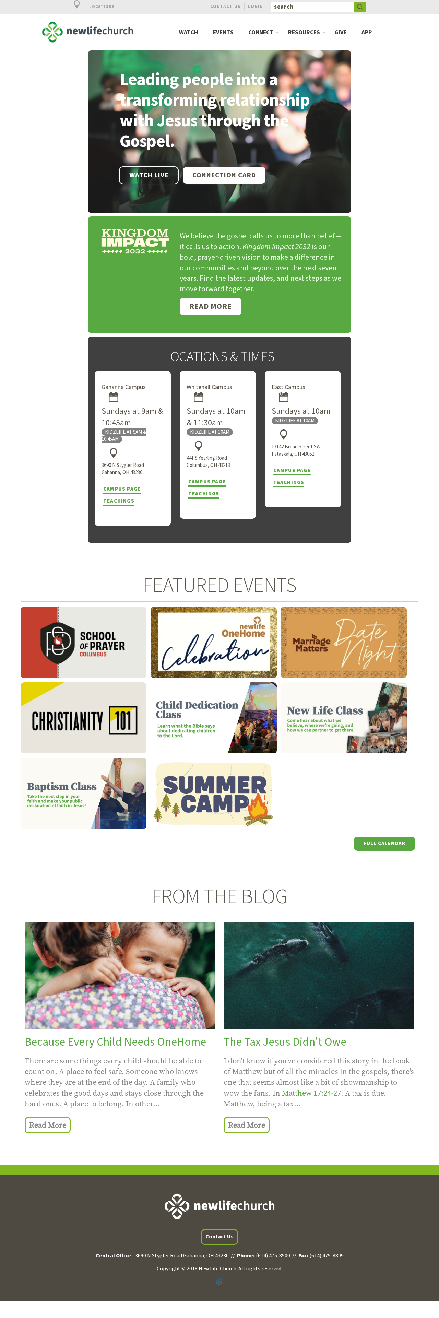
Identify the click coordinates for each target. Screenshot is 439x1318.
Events (223, 33)
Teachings (118, 501)
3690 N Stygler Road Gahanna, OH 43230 (123, 469)
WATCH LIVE (148, 175)
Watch (188, 33)
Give (341, 33)
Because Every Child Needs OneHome (115, 1042)
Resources (304, 33)
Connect (260, 33)
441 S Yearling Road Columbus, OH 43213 (208, 462)
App (366, 33)
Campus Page (122, 489)
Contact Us (225, 6)
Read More (210, 306)
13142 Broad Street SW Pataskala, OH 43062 (296, 450)
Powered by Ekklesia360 (219, 1281)
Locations (101, 7)
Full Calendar (384, 843)
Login (255, 6)
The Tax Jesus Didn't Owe (285, 1042)
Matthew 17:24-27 (311, 1093)
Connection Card (224, 175)
